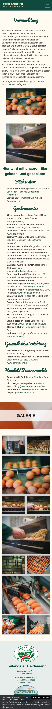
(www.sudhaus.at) (15, 336)
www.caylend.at (20, 311)
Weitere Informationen (40, 697)
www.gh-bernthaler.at (34, 249)
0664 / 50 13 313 (27, 683)
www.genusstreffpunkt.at (35, 277)
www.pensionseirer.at (37, 305)
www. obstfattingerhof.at (32, 386)
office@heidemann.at (28, 677)
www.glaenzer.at (15, 221)
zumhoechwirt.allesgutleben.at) (22, 271)
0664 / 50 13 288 (28, 680)
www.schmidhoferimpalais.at (32, 324)
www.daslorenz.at (15, 234)
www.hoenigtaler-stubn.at (28, 293)
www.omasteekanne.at (18, 299)
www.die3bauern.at (25, 392)
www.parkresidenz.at (17, 363)
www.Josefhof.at (15, 353)
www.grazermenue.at (37, 286)
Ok (27, 697)
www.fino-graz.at (21, 317)
